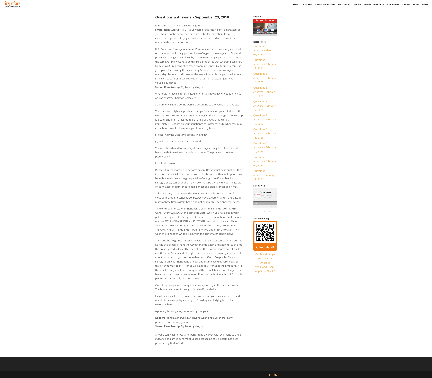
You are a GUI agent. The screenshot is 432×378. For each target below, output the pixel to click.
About (416, 5)
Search (425, 5)
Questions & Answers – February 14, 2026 (264, 147)
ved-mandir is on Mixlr (265, 212)
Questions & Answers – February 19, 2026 (264, 78)
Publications (393, 5)
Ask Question (344, 5)
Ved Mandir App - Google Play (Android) (265, 258)
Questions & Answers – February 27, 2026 (264, 64)
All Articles (306, 5)
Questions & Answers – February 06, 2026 (264, 161)
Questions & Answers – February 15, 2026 (264, 133)
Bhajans (406, 5)
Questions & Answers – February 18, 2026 (264, 92)
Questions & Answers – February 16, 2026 (264, 119)
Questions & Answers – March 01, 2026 (263, 50)
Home (295, 5)
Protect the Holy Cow (374, 5)
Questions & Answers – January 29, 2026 (263, 175)
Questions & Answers (325, 5)
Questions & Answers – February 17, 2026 (264, 106)
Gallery (357, 5)
